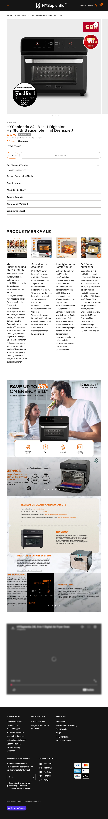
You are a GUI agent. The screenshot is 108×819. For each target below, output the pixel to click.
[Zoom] (95, 24)
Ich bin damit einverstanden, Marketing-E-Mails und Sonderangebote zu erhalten (20, 785)
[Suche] (96, 5)
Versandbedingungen (16, 736)
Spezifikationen (14, 183)
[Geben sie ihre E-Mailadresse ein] (33, 777)
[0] (99, 5)
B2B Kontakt (61, 729)
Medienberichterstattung (66, 725)
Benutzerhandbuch (16, 211)
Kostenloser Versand (17, 204)
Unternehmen (13, 716)
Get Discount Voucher (18, 165)
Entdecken (60, 722)
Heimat (9, 15)
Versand (18, 138)
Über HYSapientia (14, 722)
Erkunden (61, 716)
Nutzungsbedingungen (16, 740)
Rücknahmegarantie (15, 732)
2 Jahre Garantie (15, 197)
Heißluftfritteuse (62, 737)
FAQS (58, 733)
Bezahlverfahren (14, 744)
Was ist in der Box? (16, 190)
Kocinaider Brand (63, 741)
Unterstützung (38, 716)
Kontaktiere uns (38, 722)
